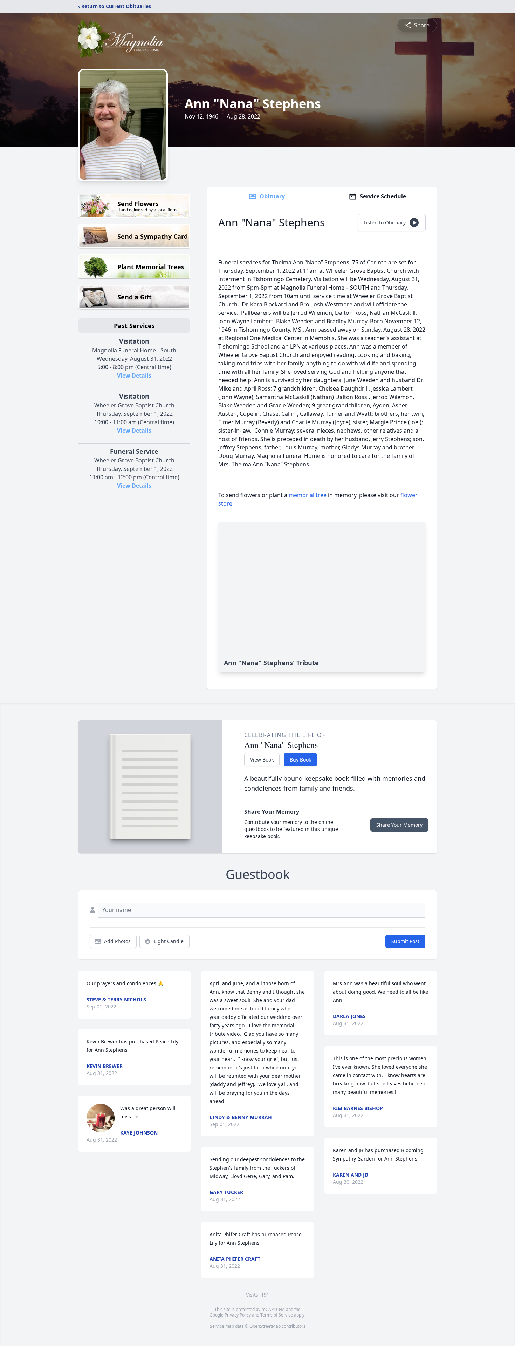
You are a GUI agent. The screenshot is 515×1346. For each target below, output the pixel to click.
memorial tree (308, 495)
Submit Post (405, 941)
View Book (262, 759)
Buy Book (300, 759)
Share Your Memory (399, 824)
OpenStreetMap (265, 1326)
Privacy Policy (238, 1315)
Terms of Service (276, 1315)
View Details (134, 375)
